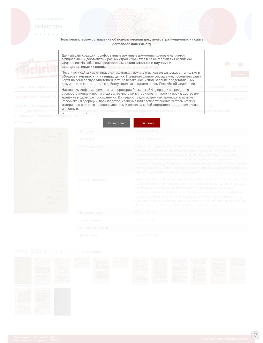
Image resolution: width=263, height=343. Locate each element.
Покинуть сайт (116, 123)
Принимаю (147, 123)
